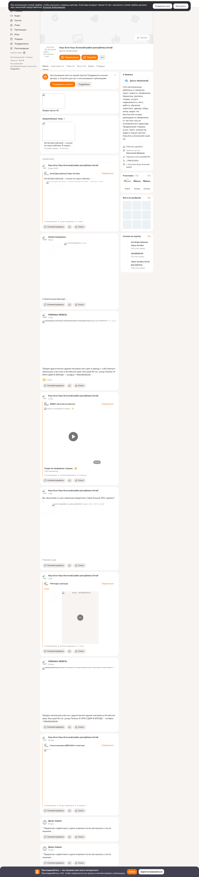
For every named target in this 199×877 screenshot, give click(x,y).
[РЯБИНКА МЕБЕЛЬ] (44, 316)
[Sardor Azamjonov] (44, 238)
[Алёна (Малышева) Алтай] (127, 183)
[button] (69, 57)
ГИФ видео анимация (59, 584)
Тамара (137, 189)
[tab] (45, 66)
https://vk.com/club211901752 (138, 157)
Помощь (29, 57)
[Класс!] (44, 380)
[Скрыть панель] (115, 75)
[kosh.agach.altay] (44, 166)
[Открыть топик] (58, 136)
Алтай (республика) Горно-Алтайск (65, 173)
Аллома (146, 189)
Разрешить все (162, 6)
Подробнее (84, 84)
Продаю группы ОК (50, 110)
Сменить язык (16, 53)
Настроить (181, 6)
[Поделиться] (69, 227)
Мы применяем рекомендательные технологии (23, 66)
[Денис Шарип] (44, 822)
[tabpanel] (79, 511)
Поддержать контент (62, 84)
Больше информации (54, 7)
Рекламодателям (17, 57)
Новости (14, 60)
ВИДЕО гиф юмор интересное (62, 404)
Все (149, 175)
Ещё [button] (20, 60)
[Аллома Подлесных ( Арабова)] (147, 183)
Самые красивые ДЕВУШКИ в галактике (67, 745)
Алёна (127, 189)
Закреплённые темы (52, 118)
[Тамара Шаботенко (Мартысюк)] (137, 183)
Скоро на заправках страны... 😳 (60, 468)
